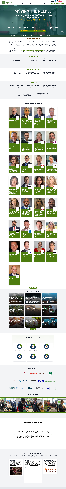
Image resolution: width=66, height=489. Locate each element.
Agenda (28, 3)
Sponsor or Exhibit (60, 3)
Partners (35, 3)
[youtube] (59, 1)
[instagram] (61, 1)
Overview (19, 3)
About (44, 3)
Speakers (23, 3)
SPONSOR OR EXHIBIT (39, 30)
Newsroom (39, 3)
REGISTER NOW (25, 30)
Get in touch (52, 1)
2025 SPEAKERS (33, 287)
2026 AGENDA (33, 329)
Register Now (53, 3)
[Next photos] (64, 405)
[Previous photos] (1, 405)
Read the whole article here (34, 465)
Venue (31, 3)
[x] (57, 1)
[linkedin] (55, 1)
